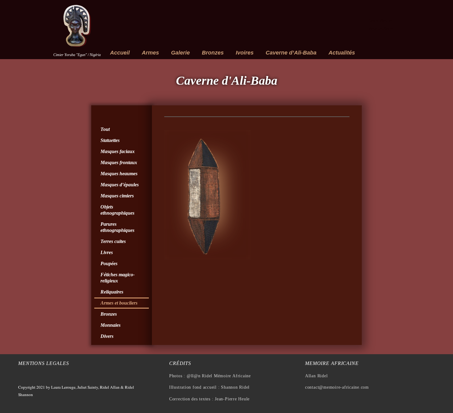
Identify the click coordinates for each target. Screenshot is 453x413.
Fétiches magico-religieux (117, 277)
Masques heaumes (118, 173)
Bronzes (213, 53)
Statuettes (110, 140)
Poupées (108, 263)
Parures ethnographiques (117, 227)
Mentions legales (43, 363)
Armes (150, 53)
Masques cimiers (117, 195)
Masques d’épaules (119, 184)
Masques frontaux (118, 162)
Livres (106, 252)
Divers (106, 336)
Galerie (180, 53)
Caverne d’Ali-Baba (291, 53)
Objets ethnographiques (117, 210)
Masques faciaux (117, 151)
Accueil (120, 53)
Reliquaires (111, 291)
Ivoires (245, 53)
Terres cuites (113, 241)
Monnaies (110, 325)
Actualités (342, 53)
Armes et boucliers (118, 303)
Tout (105, 129)
